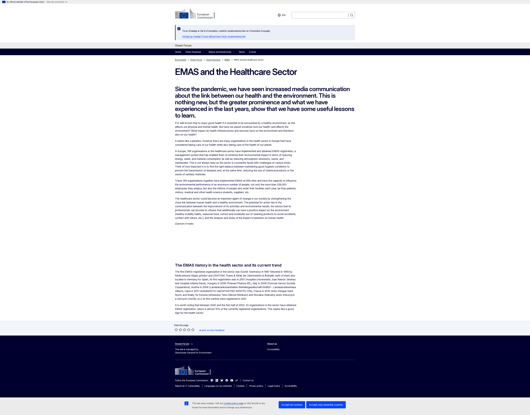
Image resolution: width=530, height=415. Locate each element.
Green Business (213, 60)
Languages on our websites (218, 386)
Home (178, 51)
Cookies (240, 386)
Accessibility (273, 349)
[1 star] (176, 329)
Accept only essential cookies (326, 404)
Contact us (248, 380)
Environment (180, 60)
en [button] (283, 15)
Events (252, 51)
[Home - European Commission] (197, 13)
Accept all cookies (291, 404)
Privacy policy (256, 386)
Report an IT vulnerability (187, 386)
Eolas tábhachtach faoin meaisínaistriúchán (224, 36)
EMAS (227, 60)
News (242, 51)
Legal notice (274, 386)
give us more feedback (213, 330)
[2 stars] (178, 329)
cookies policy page (233, 403)
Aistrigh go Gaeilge (191, 36)
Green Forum (196, 60)
